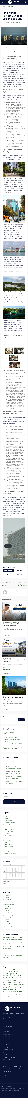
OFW (14, 995)
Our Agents (7, 1047)
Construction (7, 827)
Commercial (7, 1036)
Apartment (16, 969)
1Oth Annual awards (7, 969)
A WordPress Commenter (12, 760)
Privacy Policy (7, 1060)
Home (4, 6)
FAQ (5, 1052)
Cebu (18, 974)
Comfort (6, 824)
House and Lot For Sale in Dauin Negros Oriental (15, 762)
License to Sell (13, 991)
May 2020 (6, 919)
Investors (6, 838)
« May (4, 883)
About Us (6, 1044)
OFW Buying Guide (9, 1049)
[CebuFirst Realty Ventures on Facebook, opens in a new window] (14, 1094)
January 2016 (7, 926)
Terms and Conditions (9, 1057)
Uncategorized (10, 6)
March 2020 (7, 921)
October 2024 (7, 902)
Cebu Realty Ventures (9, 822)
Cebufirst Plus (10, 980)
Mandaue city (14, 993)
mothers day (20, 993)
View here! (8, 546)
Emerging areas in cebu (11, 986)
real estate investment (14, 997)
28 (16, 876)
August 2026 (7, 895)
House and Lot (7, 1029)
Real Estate (7, 844)
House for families (15, 989)
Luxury (19, 991)
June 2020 (6, 917)
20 (13, 873)
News (5, 842)
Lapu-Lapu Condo (6, 991)
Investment (7, 835)
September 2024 (8, 904)
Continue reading (6, 632)
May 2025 (6, 897)
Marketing (7, 840)
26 (10, 876)
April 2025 (7, 899)
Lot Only (6, 1031)
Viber (8, 574)
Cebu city (21, 974)
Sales (5, 849)
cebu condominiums (13, 977)
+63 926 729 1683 (7, 1072)
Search (5, 716)
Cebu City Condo (6, 975)
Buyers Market (8, 820)
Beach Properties (8, 1034)
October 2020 (7, 915)
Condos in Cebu (17, 984)
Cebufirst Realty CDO (21, 980)
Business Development (10, 972)
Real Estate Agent (8, 846)
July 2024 (6, 906)
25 (7, 876)
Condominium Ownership (8, 984)
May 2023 (6, 910)
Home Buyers (7, 831)
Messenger (20, 570)
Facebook (9, 570)
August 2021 (7, 913)
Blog (5, 816)
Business (6, 818)
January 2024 (7, 908)
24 (4, 876)
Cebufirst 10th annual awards (13, 979)
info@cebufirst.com (8, 1075)
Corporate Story (8, 829)
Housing (6, 833)
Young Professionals (9, 853)
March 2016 (7, 924)
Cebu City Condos (13, 975)
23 (22, 873)
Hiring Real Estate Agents (15, 987)
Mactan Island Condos (7, 993)
